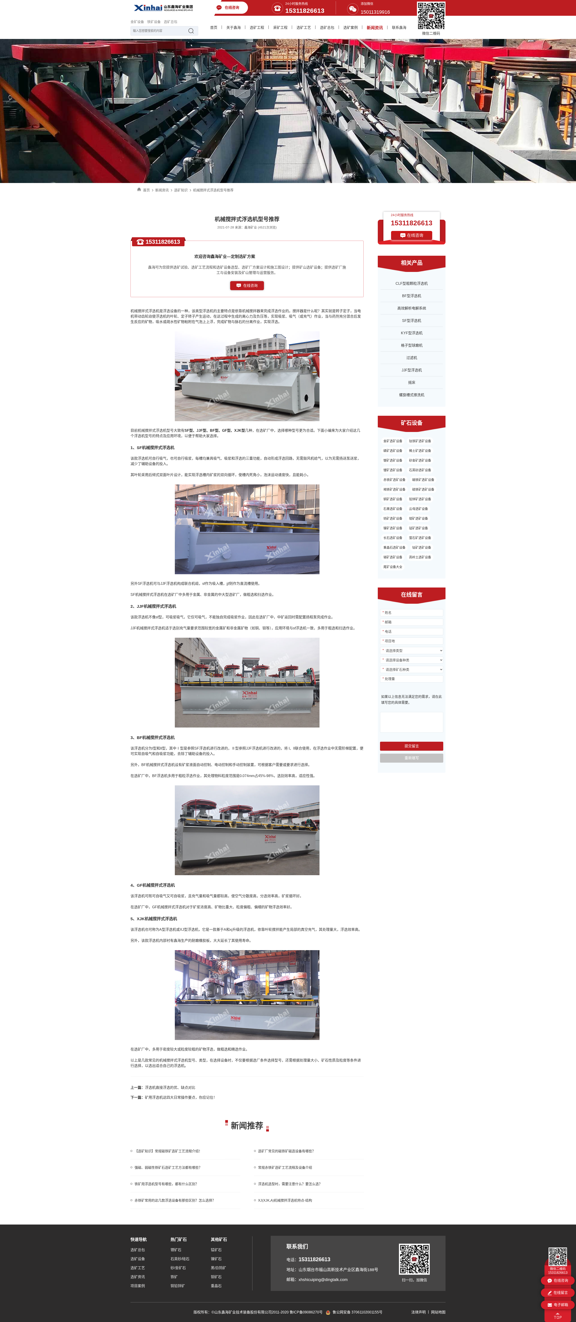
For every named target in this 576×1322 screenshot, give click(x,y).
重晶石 (216, 1286)
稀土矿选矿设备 (420, 450)
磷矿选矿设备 (392, 450)
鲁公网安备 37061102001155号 (357, 1312)
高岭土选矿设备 (420, 557)
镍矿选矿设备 (392, 528)
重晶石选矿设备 (394, 547)
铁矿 (174, 1277)
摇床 (411, 382)
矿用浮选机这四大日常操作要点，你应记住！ (173, 1097)
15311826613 (304, 10)
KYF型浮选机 (412, 333)
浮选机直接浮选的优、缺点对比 (162, 1087)
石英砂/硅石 (180, 1259)
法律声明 (418, 1312)
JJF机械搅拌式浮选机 (147, 628)
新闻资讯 (375, 28)
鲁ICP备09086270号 (306, 1312)
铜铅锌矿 (178, 1286)
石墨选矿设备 (392, 509)
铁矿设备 (154, 22)
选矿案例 (350, 27)
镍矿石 (216, 1259)
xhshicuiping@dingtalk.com (323, 1279)
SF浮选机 (145, 583)
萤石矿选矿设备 (420, 538)
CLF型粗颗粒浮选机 (412, 283)
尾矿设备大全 (392, 567)
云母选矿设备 (418, 509)
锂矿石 (176, 1250)
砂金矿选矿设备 (420, 460)
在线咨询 (250, 285)
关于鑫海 (233, 27)
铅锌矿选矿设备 (420, 499)
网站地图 (438, 1312)
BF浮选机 (160, 776)
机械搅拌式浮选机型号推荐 (213, 190)
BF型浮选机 (411, 296)
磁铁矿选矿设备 (423, 479)
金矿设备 (137, 22)
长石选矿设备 (392, 538)
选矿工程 (257, 27)
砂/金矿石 (178, 1268)
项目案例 (137, 1286)
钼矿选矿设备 (418, 518)
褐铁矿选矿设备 (394, 489)
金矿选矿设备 (392, 441)
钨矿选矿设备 (392, 518)
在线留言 (561, 1293)
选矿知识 (181, 190)
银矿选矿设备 (392, 460)
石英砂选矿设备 (420, 470)
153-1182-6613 (250, 294)
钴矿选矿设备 (421, 547)
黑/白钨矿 (218, 1268)
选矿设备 (137, 1259)
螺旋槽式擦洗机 (411, 395)
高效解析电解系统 (411, 308)
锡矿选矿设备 (392, 557)
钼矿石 (216, 1277)
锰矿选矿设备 (418, 528)
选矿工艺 (304, 27)
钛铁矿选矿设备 (420, 441)
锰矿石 (216, 1250)
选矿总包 (170, 22)
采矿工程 (280, 27)
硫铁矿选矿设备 (423, 489)
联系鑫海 (399, 27)
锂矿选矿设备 (392, 470)
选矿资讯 (137, 1277)
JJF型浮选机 (412, 370)
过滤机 (411, 358)
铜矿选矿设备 (392, 499)
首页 (213, 27)
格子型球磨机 (412, 345)
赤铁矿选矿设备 (394, 479)
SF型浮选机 (411, 321)
